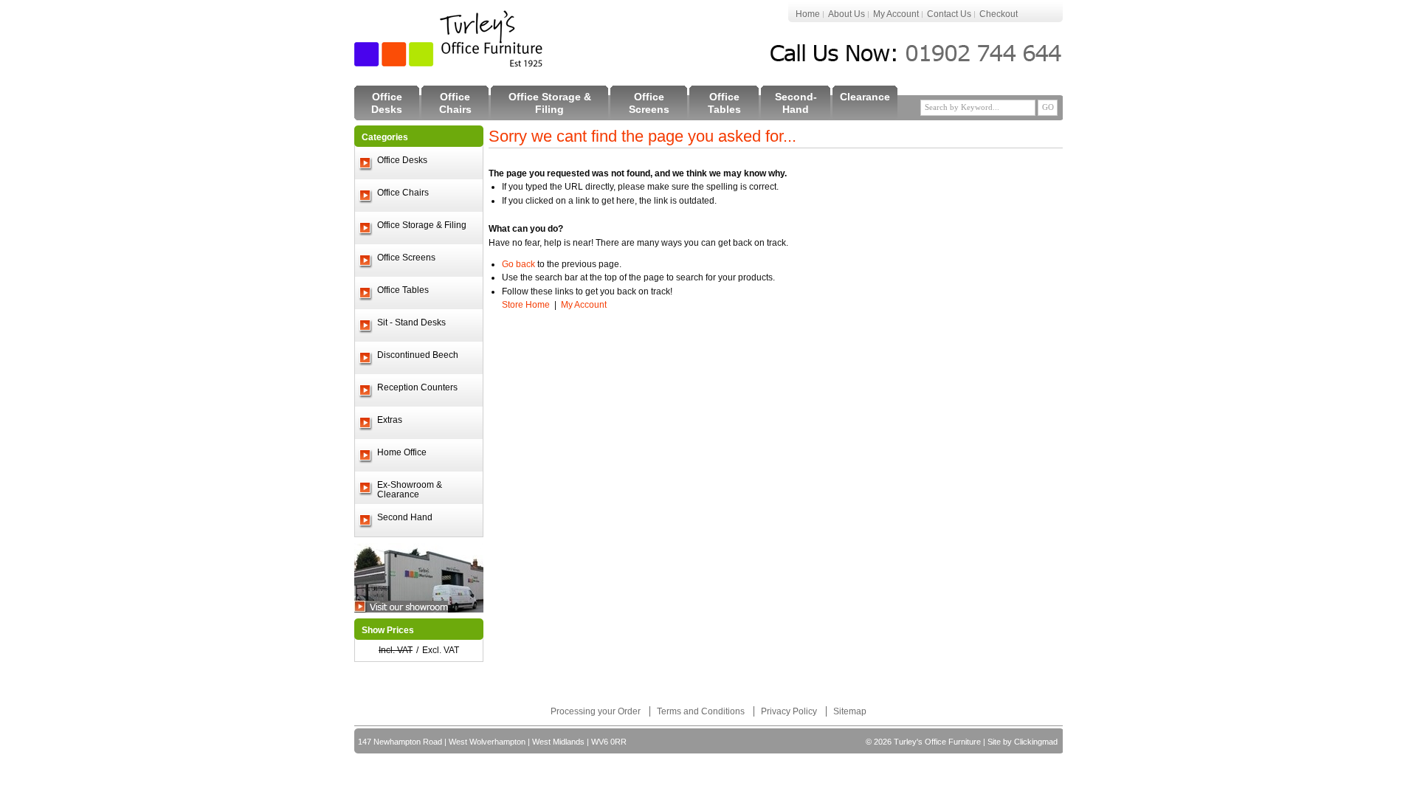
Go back (518, 264)
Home (808, 14)
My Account (896, 14)
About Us (846, 14)
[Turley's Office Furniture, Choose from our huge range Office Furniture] (449, 38)
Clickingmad (1036, 741)
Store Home (526, 305)
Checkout (998, 14)
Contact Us (949, 14)
